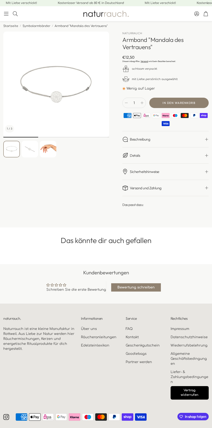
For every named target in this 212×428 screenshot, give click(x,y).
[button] (6, 13)
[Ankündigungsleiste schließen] (208, 3)
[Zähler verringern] (126, 103)
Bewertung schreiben (136, 287)
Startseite (10, 26)
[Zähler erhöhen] (142, 103)
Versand (144, 61)
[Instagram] (6, 417)
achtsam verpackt (144, 68)
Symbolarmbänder (36, 26)
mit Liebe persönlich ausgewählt (155, 79)
